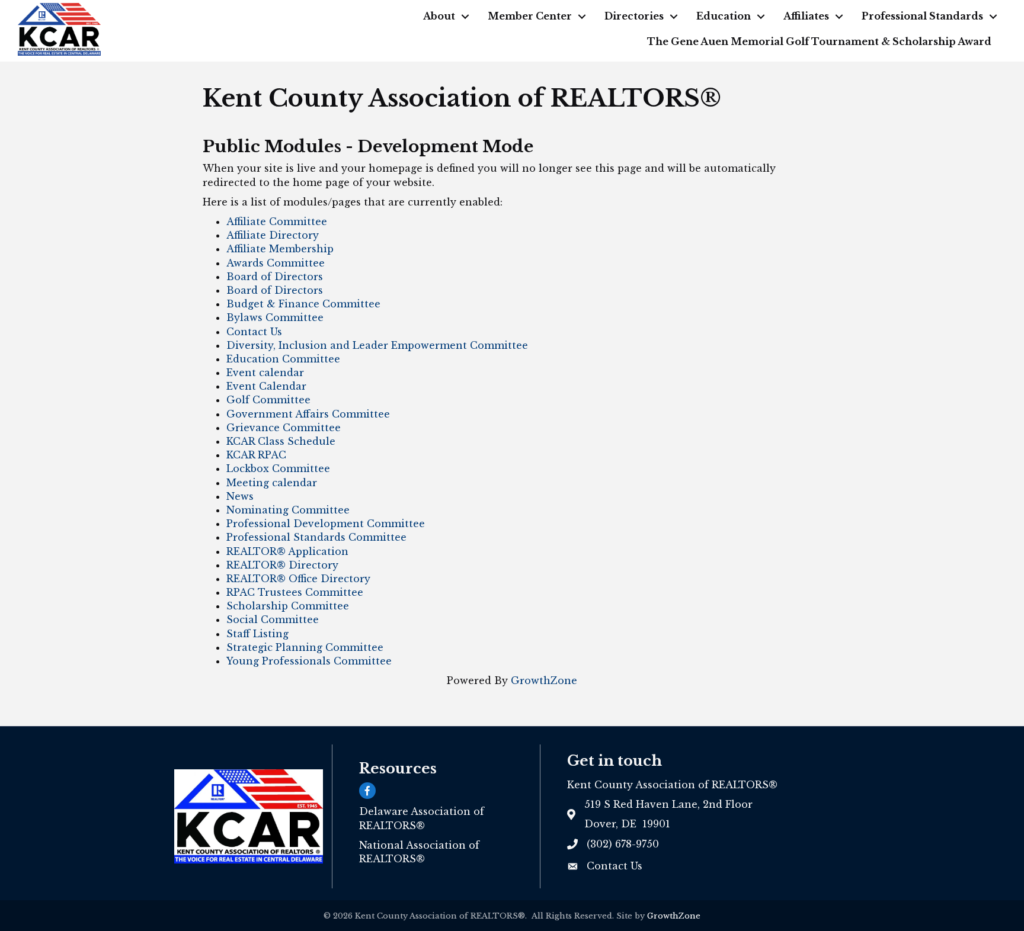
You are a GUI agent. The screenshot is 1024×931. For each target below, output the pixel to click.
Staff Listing (257, 634)
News (240, 496)
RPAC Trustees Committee (294, 592)
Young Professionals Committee (309, 661)
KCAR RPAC (256, 455)
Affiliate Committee (276, 221)
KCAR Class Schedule (280, 441)
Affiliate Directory (272, 235)
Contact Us (254, 332)
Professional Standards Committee (316, 537)
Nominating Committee (288, 510)
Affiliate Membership (280, 249)
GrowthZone (544, 680)
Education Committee (283, 359)
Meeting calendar (271, 483)
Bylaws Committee (275, 317)
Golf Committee (268, 400)
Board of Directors (274, 276)
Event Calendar (266, 386)
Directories (634, 16)
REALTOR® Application (287, 551)
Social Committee (272, 619)
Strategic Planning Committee (304, 647)
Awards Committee (275, 263)
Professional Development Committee (325, 523)
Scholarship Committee (287, 606)
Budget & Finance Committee (303, 304)
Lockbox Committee (278, 468)
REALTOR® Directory (282, 565)
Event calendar (265, 372)
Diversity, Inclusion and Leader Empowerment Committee (377, 345)
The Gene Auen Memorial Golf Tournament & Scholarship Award (819, 41)
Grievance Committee (283, 428)
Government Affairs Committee (308, 414)
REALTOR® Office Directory (298, 579)
